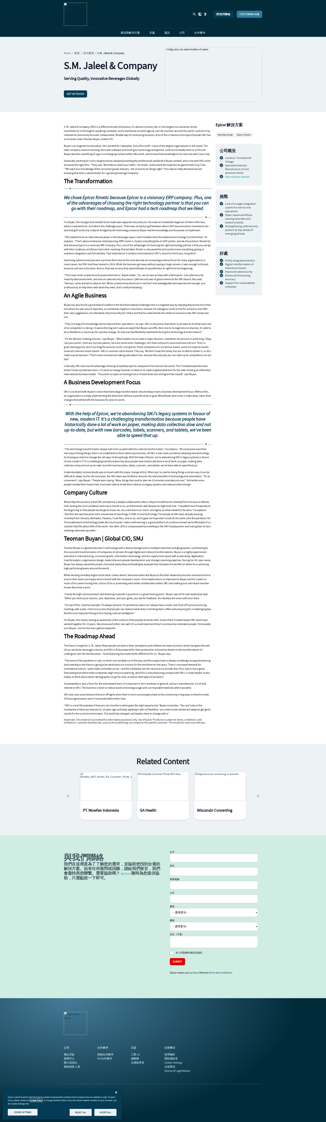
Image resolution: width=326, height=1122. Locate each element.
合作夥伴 (105, 1054)
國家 (172, 920)
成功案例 (88, 53)
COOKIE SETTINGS (22, 1112)
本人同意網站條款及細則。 (190, 952)
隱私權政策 (171, 1058)
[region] (62, 1104)
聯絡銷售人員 (72, 1066)
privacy (194, 972)
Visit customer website (237, 177)
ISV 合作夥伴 (104, 1058)
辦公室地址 (70, 1062)
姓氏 (172, 865)
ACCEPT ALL (105, 1112)
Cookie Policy (36, 1100)
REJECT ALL (80, 1112)
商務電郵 (174, 879)
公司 (172, 892)
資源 (77, 53)
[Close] (116, 1092)
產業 (172, 906)
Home (67, 53)
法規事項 (169, 1066)
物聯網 (135, 1058)
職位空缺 (69, 1054)
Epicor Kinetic (244, 134)
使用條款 (169, 1054)
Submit (177, 961)
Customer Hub (249, 14)
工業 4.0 (135, 1054)
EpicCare (126, 873)
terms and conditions (220, 972)
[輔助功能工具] (205, 14)
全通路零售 (137, 1062)
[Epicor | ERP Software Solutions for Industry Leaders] (75, 14)
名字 (172, 852)
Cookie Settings (173, 1062)
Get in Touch (75, 94)
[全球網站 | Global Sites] (200, 14)
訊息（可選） (177, 934)
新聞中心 (69, 1058)
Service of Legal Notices (177, 1071)
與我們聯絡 (223, 14)
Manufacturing (225, 134)
